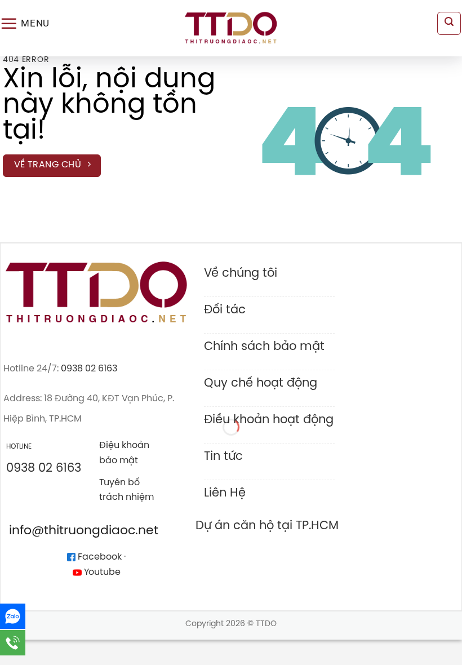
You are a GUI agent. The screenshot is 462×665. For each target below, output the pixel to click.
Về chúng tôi (240, 273)
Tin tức (223, 456)
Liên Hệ (225, 493)
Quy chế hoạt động (260, 383)
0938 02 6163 (89, 369)
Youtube (101, 572)
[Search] (449, 24)
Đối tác (225, 310)
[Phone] (12, 642)
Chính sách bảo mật (264, 346)
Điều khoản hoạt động (269, 420)
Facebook (98, 557)
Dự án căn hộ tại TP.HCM (267, 526)
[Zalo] (12, 616)
